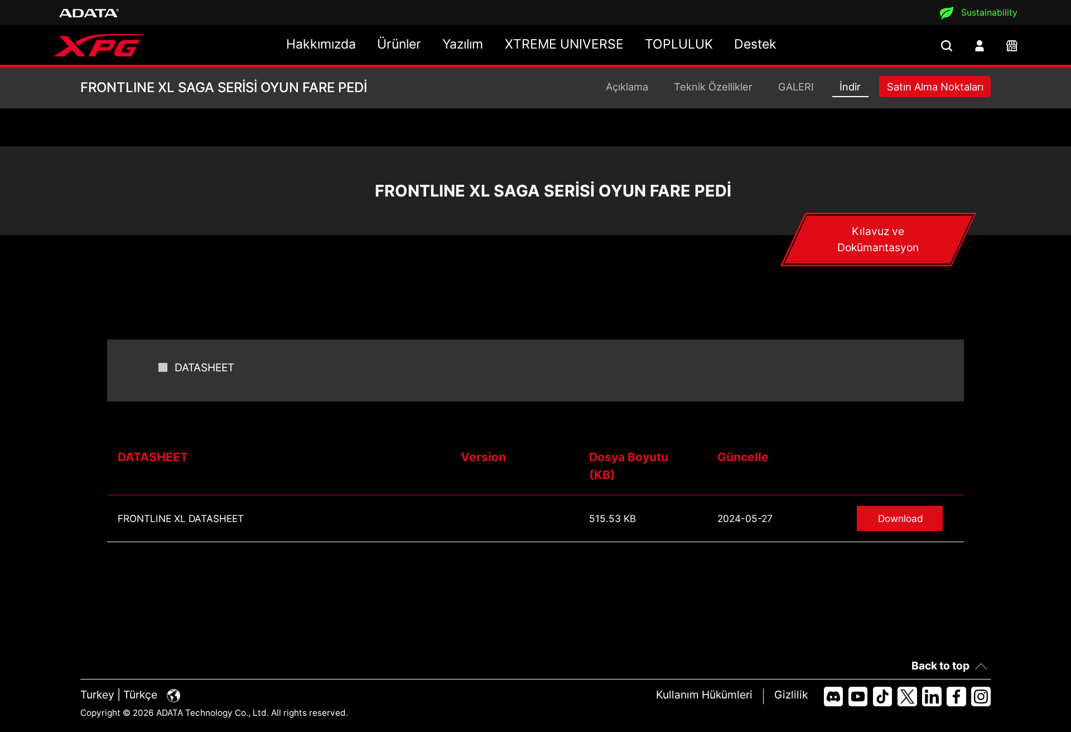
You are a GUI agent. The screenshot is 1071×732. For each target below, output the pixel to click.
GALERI (796, 86)
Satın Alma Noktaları (935, 86)
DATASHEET (204, 367)
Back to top (940, 665)
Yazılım (462, 44)
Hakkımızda (321, 44)
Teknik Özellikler (713, 86)
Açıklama (627, 86)
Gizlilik (791, 694)
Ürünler (399, 44)
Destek (755, 44)
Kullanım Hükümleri (704, 694)
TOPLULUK (679, 44)
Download (900, 518)
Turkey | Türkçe (120, 694)
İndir (850, 86)
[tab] (878, 239)
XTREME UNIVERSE (564, 44)
